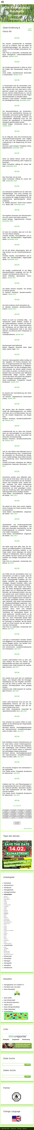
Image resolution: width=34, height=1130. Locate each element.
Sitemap (19, 1128)
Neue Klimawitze (9, 989)
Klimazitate (8, 894)
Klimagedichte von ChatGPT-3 (14, 985)
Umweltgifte (6, 948)
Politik (5, 900)
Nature (5, 937)
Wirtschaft (6, 910)
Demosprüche (6, 919)
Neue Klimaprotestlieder (12, 1007)
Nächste (30, 30)
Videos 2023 (8, 1005)
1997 (17, 349)
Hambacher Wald (7, 904)
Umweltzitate (8, 945)
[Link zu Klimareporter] (17, 1040)
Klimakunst (7, 887)
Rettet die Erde (7, 951)
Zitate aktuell (6, 897)
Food (5, 936)
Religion (5, 914)
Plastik (5, 947)
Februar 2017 (9, 420)
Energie (5, 903)
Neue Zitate (8, 998)
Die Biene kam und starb (12, 987)
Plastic (5, 941)
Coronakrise (6, 906)
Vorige (29, 28)
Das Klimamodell (9, 1000)
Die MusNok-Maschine (11, 1002)
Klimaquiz (7, 961)
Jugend (5, 907)
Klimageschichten (10, 892)
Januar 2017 (11, 278)
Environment (6, 940)
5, (19, 805)
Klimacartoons (8, 885)
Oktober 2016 (13, 56)
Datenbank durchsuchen (8, 954)
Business (5, 933)
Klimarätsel (7, 958)
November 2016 (25, 100)
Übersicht (6, 896)
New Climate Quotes (8, 921)
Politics (5, 931)
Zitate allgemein (7, 899)
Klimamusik (8, 956)
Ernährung (6, 913)
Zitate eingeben (7, 952)
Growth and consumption (9, 930)
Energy (5, 927)
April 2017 (10, 563)
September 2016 (11, 166)
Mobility (5, 929)
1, (14, 805)
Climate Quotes (7, 923)
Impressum (13, 1128)
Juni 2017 (20, 731)
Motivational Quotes (8, 943)
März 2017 (13, 495)
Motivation (6, 917)
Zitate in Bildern (7, 920)
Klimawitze (7, 883)
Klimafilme (7, 965)
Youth (5, 924)
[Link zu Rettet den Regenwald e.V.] (17, 1048)
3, (16, 805)
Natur (5, 916)
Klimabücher (8, 967)
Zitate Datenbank (9, 1009)
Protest (5, 909)
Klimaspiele (8, 963)
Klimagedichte (8, 890)
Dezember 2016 (7, 221)
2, (15, 805)
